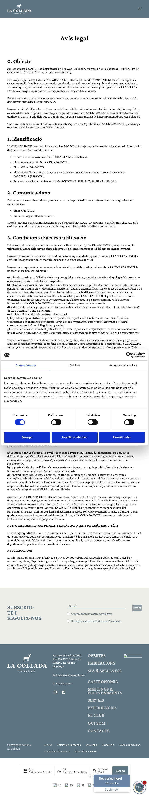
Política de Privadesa (69, 745)
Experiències (102, 707)
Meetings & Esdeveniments (105, 691)
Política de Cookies (129, 745)
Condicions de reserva (57, 752)
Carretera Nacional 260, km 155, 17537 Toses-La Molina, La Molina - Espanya (67, 661)
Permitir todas (122, 437)
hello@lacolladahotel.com (68, 675)
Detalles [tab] (74, 365)
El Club (96, 715)
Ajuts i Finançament (85, 752)
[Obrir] (140, 9)
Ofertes (97, 655)
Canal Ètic (108, 745)
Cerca (120, 771)
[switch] (56, 422)
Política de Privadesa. (108, 621)
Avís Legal (92, 745)
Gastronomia (103, 681)
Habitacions (101, 663)
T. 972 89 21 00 (62, 683)
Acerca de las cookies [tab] (123, 365)
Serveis (96, 700)
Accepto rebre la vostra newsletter (91, 613)
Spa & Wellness (105, 671)
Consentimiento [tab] (26, 365)
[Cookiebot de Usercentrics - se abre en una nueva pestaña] (129, 355)
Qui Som (96, 723)
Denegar (27, 437)
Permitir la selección (74, 437)
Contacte (99, 730)
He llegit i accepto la (96, 621)
